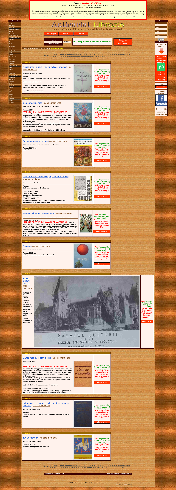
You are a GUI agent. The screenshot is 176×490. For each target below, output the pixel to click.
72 (110, 56)
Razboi (11, 87)
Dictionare (12, 46)
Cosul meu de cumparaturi (122, 41)
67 (100, 56)
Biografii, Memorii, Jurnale (14, 30)
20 (82, 54)
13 (68, 54)
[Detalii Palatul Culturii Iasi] (87, 347)
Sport (10, 96)
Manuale (11, 81)
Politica (11, 83)
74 (114, 56)
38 (119, 54)
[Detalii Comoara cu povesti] (83, 128)
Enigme (11, 54)
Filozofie (11, 63)
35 (113, 54)
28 (98, 54)
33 (108, 54)
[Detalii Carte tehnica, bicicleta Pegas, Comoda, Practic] (83, 201)
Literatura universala (12, 78)
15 (72, 54)
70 (106, 56)
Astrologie (12, 25)
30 (102, 54)
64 (94, 56)
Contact (81, 34)
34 (110, 54)
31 (104, 54)
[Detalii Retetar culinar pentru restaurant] (85, 232)
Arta (10, 23)
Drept (10, 52)
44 (51, 56)
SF (10, 92)
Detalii (27, 62)
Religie (11, 90)
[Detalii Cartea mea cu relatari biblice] (83, 386)
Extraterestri (12, 57)
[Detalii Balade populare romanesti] (83, 166)
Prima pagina (49, 473)
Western (11, 102)
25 (92, 54)
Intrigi (10, 67)
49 (64, 56)
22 (86, 54)
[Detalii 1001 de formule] (83, 459)
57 (80, 56)
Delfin (10, 44)
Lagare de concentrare (12, 72)
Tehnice (11, 98)
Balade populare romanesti (36, 141)
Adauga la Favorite (113, 473)
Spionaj (11, 94)
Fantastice (12, 61)
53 (72, 56)
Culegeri (11, 42)
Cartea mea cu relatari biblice (37, 358)
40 (123, 54)
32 (106, 54)
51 (68, 56)
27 (96, 54)
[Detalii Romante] (83, 267)
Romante (27, 246)
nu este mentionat (57, 48)
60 (86, 56)
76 (118, 56)
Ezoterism (12, 59)
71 (108, 56)
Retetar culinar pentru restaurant (38, 213)
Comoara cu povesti (32, 103)
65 (96, 56)
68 (102, 56)
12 (66, 54)
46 (55, 56)
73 (112, 56)
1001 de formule (30, 438)
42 (127, 54)
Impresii (66, 34)
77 (121, 56)
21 (84, 54)
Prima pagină (51, 34)
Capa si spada (13, 35)
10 (62, 54)
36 (115, 54)
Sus (63, 473)
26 (94, 54)
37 (117, 54)
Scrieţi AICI (161, 87)
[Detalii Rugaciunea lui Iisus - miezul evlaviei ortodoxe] (83, 92)
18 (78, 54)
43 (129, 54)
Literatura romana (14, 75)
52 (70, 56)
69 (104, 56)
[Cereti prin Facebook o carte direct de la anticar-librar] (161, 106)
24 (90, 54)
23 (88, 54)
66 (98, 56)
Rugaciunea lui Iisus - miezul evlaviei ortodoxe (45, 67)
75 (116, 56)
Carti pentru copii (14, 37)
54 (74, 56)
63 (92, 56)
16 (74, 54)
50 (66, 56)
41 (125, 54)
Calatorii (11, 33)
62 (90, 56)
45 (53, 56)
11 (64, 54)
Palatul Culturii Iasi (26, 281)
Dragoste (12, 50)
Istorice (11, 69)
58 (82, 56)
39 (121, 54)
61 (88, 56)
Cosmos (11, 39)
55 (76, 56)
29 (100, 54)
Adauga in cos (102, 87)
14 (70, 54)
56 (78, 56)
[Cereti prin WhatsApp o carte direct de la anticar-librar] (161, 70)
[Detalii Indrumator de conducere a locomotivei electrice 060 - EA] (83, 427)
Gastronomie (13, 65)
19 (80, 54)
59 (84, 56)
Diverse (11, 48)
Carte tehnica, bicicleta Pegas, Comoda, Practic (45, 176)
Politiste (11, 85)
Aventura (11, 27)
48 (61, 56)
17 (76, 54)
